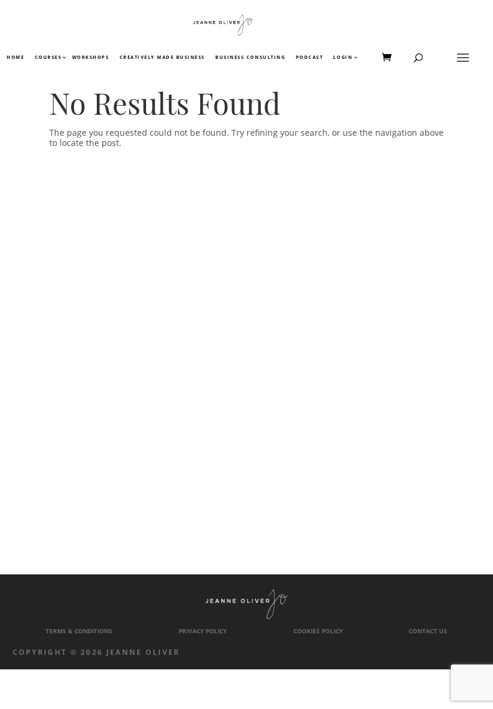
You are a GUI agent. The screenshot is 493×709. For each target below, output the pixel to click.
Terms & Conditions (79, 631)
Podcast (309, 57)
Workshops (90, 57)
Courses (48, 57)
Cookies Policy (318, 631)
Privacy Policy (203, 631)
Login (342, 57)
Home (15, 57)
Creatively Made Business (162, 57)
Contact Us (428, 631)
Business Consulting (250, 57)
